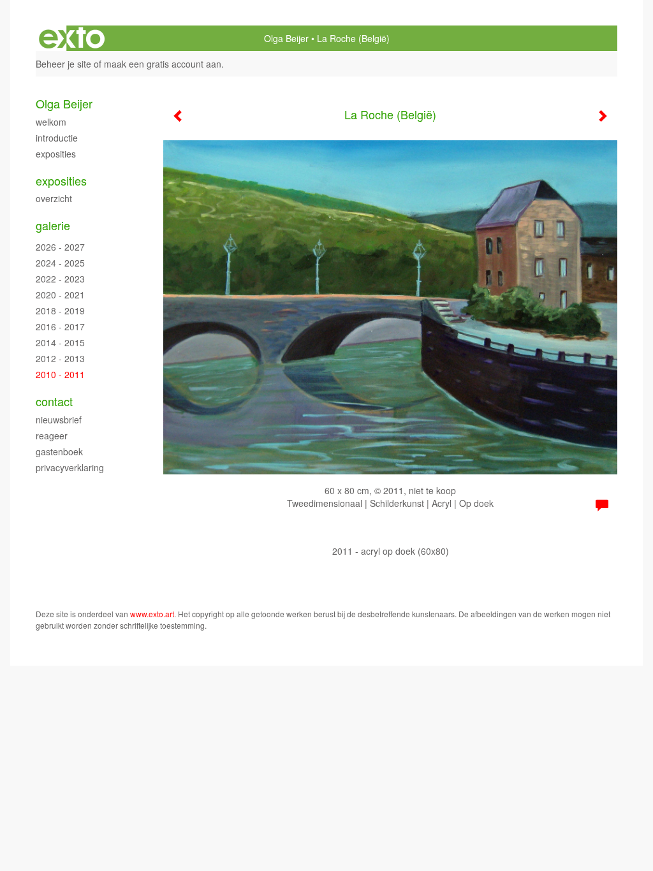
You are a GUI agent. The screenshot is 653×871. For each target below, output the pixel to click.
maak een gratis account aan (162, 63)
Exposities (56, 153)
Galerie (53, 225)
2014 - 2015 (60, 342)
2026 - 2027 (60, 246)
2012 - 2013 (60, 358)
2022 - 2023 (60, 278)
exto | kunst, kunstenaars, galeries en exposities (72, 38)
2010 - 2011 (60, 374)
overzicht (54, 198)
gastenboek (59, 451)
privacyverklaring (70, 467)
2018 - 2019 (60, 310)
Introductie (57, 137)
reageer (52, 435)
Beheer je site (63, 63)
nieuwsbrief (59, 419)
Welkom (51, 121)
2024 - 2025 (60, 262)
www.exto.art (152, 613)
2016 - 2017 (60, 326)
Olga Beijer (286, 38)
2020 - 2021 (60, 294)
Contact (54, 401)
